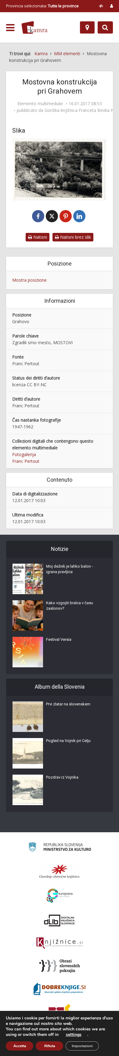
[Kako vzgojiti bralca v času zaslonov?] (28, 615)
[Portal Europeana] (59, 896)
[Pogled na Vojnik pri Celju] (28, 753)
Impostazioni (82, 1046)
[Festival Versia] (28, 652)
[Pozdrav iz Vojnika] (28, 790)
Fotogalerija (24, 454)
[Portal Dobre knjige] (59, 989)
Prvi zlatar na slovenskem (68, 704)
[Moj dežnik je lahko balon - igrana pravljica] (28, 579)
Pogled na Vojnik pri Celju (68, 740)
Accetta (19, 1046)
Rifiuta (49, 1046)
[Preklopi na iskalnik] (105, 27)
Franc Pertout (25, 461)
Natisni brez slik (75, 237)
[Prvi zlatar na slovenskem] (28, 716)
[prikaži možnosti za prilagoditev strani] (101, 6)
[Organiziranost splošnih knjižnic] (59, 871)
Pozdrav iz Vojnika (62, 777)
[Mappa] (87, 27)
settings (73, 1034)
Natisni (39, 237)
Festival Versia (58, 639)
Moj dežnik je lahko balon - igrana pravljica (69, 569)
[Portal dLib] (59, 920)
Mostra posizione (29, 280)
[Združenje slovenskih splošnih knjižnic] (59, 943)
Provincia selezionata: (42, 6)
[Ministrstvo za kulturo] (60, 847)
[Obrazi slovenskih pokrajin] (59, 966)
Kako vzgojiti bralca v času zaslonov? (69, 606)
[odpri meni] (10, 28)
